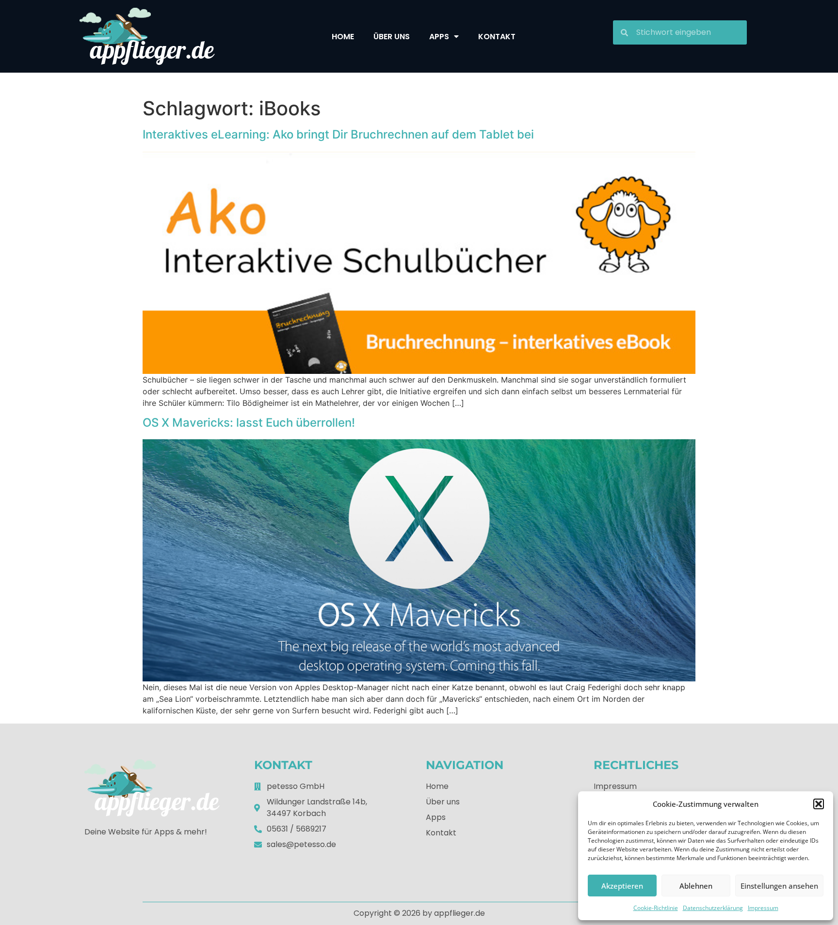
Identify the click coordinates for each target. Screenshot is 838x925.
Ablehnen (695, 886)
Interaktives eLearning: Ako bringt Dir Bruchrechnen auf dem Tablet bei (338, 134)
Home (343, 36)
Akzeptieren (622, 886)
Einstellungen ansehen (779, 886)
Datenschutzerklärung (713, 908)
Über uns (391, 36)
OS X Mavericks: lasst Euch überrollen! (249, 423)
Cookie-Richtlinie (655, 908)
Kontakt (497, 36)
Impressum (763, 908)
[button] (818, 804)
